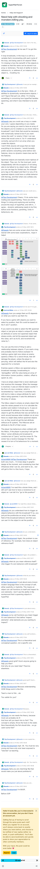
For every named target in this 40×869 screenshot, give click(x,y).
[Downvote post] (37, 78)
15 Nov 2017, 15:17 (27, 558)
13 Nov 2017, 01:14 (20, 456)
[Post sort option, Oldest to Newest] (4, 33)
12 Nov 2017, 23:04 (25, 310)
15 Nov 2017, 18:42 (21, 786)
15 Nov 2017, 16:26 (21, 579)
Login (14, 853)
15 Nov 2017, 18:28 (21, 743)
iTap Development (10, 84)
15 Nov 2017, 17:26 (28, 612)
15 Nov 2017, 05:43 (21, 484)
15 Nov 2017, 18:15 (28, 658)
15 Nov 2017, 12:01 (28, 507)
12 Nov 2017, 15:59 (21, 88)
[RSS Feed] (2, 27)
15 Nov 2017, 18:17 (20, 683)
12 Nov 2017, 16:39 (21, 194)
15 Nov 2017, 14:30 (21, 535)
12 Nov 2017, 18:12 (28, 227)
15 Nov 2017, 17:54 (21, 637)
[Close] (36, 811)
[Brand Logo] (4, 4)
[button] (3, 866)
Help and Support (8, 24)
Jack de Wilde (8, 310)
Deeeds (6, 42)
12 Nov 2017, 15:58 (21, 46)
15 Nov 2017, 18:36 (28, 766)
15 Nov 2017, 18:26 (28, 712)
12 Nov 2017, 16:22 (28, 118)
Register (7, 853)
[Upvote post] (30, 78)
